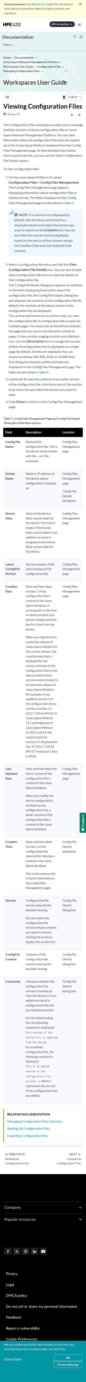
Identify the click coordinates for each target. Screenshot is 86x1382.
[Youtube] (43, 1252)
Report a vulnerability (23, 1328)
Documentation (17, 37)
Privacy (12, 1274)
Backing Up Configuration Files (28, 1128)
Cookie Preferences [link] (22, 1339)
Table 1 (69, 203)
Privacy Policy (13, 1358)
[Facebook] (8, 1252)
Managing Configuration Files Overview (34, 1121)
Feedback (13, 1317)
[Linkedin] (34, 1252)
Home (7, 57)
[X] (16, 1252)
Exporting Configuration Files (27, 1135)
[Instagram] (25, 1252)
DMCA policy (16, 1296)
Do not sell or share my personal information (41, 1307)
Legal (10, 1285)
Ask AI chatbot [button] (45, 4)
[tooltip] (64, 97)
